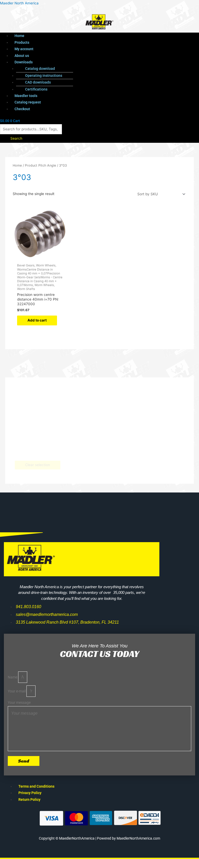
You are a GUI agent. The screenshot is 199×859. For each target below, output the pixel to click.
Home (19, 36)
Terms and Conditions (36, 786)
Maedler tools (26, 96)
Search (16, 138)
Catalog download (40, 68)
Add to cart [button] (37, 320)
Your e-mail (17, 691)
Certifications (36, 89)
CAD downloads (38, 82)
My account (24, 49)
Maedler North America (19, 3)
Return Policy (29, 799)
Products (22, 42)
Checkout (22, 109)
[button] (90, 62)
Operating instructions (43, 75)
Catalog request (28, 102)
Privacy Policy (29, 793)
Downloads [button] (24, 62)
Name (13, 677)
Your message (19, 702)
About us (22, 56)
